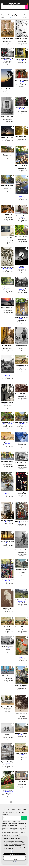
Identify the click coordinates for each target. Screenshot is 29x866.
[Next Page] (18, 802)
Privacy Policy (14, 851)
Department (4, 17)
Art (2, 12)
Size (18, 17)
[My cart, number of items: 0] (27, 4)
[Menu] (2, 4)
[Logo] (14, 3)
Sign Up (24, 817)
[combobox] (13, 7)
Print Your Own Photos (14, 1)
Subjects (12, 17)
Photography (6, 12)
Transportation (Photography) (17, 12)
